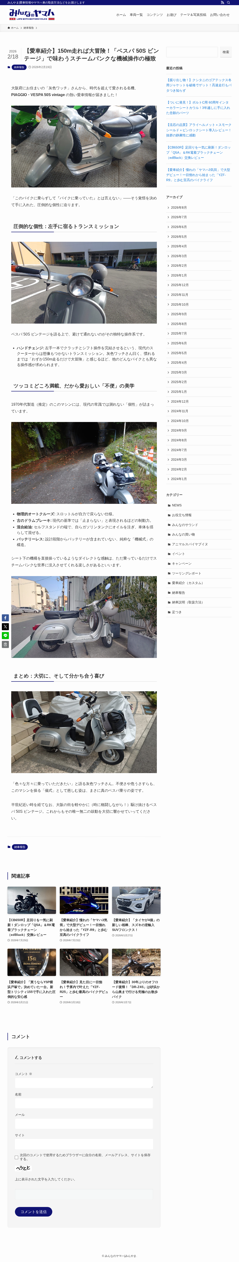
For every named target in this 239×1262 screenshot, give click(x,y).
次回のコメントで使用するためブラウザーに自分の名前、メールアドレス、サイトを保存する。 (85, 1157)
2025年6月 (179, 343)
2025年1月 (179, 392)
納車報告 (19, 67)
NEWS (177, 505)
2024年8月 (179, 440)
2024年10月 (180, 421)
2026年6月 (179, 227)
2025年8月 (179, 324)
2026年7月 (179, 217)
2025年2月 (179, 382)
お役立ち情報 (182, 515)
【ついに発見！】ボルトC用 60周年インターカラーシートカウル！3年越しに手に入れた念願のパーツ (198, 107)
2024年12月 (180, 401)
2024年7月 (179, 450)
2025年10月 (180, 304)
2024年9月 (179, 430)
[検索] (228, 2)
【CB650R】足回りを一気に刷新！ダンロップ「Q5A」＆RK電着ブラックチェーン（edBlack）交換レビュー (198, 152)
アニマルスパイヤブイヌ (190, 544)
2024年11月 (179, 411)
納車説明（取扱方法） (188, 602)
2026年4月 (179, 246)
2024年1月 (179, 479)
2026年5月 (179, 237)
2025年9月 (179, 314)
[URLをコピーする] (5, 644)
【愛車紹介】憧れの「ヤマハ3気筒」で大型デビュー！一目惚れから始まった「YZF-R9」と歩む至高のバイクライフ (198, 175)
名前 (18, 1094)
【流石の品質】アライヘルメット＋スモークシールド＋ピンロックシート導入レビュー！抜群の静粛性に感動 (199, 130)
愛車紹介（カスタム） (188, 583)
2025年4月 (179, 362)
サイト (20, 1135)
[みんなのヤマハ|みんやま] (31, 14)
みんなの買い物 (183, 534)
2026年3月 (179, 256)
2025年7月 (179, 333)
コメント (23, 1074)
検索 (226, 52)
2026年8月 (179, 207)
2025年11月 (179, 295)
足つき (177, 612)
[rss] (222, 2)
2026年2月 (179, 265)
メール (20, 1115)
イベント (178, 554)
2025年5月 (179, 353)
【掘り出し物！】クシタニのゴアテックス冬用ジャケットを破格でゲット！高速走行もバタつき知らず (199, 85)
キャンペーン (182, 563)
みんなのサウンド (185, 525)
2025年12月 (180, 285)
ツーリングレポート (186, 573)
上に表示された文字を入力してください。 (46, 1179)
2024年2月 (179, 469)
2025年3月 (179, 372)
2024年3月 (179, 459)
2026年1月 (179, 275)
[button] (5, 617)
